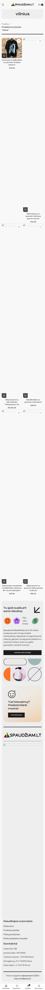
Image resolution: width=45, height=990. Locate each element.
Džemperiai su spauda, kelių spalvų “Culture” (33, 588)
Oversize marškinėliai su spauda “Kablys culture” (12, 62)
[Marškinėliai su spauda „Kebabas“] (33, 311)
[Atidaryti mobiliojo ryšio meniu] (3, 4)
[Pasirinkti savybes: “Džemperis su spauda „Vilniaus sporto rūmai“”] (25, 209)
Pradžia (5, 24)
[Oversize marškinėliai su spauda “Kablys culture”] (12, 48)
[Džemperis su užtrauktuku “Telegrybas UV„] (12, 311)
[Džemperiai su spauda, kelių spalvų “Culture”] (33, 497)
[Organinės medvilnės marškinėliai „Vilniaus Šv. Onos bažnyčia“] (12, 497)
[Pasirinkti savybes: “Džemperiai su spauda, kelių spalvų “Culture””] (25, 581)
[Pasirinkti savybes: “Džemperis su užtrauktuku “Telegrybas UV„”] (4, 395)
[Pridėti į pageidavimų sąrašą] (19, 41)
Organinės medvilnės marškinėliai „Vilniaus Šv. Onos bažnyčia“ (12, 588)
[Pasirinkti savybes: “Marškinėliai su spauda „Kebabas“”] (25, 395)
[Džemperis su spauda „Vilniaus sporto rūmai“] (33, 125)
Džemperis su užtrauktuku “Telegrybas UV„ (11, 402)
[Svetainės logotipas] (22, 4)
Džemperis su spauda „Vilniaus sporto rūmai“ (33, 216)
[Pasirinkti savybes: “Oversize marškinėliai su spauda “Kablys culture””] (4, 56)
